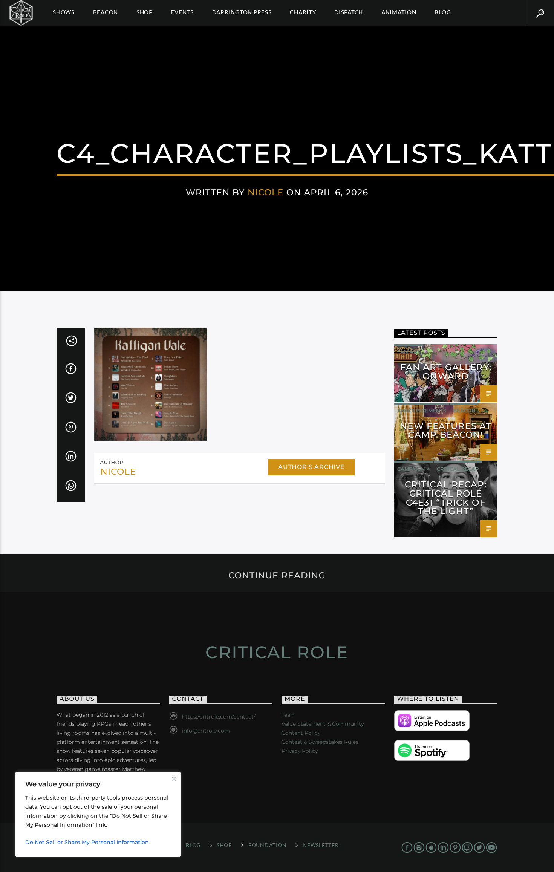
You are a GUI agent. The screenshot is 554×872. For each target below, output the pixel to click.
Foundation (267, 845)
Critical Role (276, 652)
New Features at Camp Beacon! (445, 430)
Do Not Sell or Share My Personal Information (87, 842)
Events (182, 12)
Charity (303, 12)
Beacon (105, 12)
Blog (443, 12)
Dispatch (348, 12)
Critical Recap (458, 469)
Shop (144, 12)
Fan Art (408, 352)
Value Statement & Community (323, 723)
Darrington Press (242, 12)
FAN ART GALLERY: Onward (445, 372)
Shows (64, 12)
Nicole (266, 192)
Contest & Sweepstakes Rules (320, 742)
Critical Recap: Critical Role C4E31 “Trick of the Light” (446, 497)
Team (289, 714)
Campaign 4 (413, 469)
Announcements (421, 411)
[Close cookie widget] (174, 779)
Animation (398, 12)
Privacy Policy (300, 751)
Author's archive (311, 466)
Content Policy (301, 732)
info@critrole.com (206, 730)
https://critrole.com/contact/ (218, 716)
